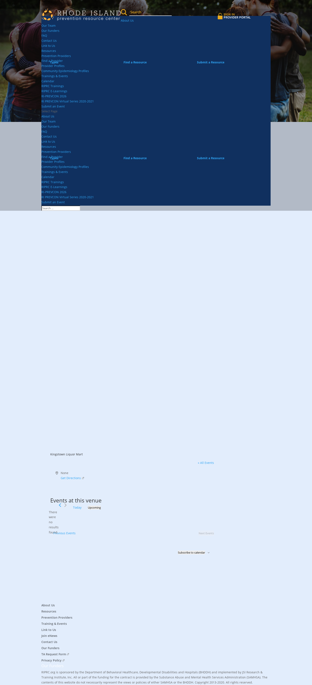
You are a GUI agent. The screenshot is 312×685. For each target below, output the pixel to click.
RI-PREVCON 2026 (53, 96)
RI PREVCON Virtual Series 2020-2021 (67, 101)
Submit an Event (53, 106)
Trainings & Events (54, 76)
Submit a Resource (210, 62)
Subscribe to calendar (191, 552)
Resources (48, 51)
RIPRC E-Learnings (54, 91)
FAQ (44, 35)
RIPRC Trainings (52, 86)
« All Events (206, 463)
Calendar (47, 81)
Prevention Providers (56, 617)
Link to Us (48, 46)
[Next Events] (65, 505)
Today (77, 507)
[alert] (53, 522)
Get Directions (71, 478)
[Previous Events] (60, 505)
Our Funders (50, 31)
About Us (127, 20)
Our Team (48, 26)
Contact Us (49, 41)
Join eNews (49, 636)
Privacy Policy (51, 660)
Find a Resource (135, 62)
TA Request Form (53, 654)
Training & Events (54, 624)
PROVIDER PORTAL (237, 15)
